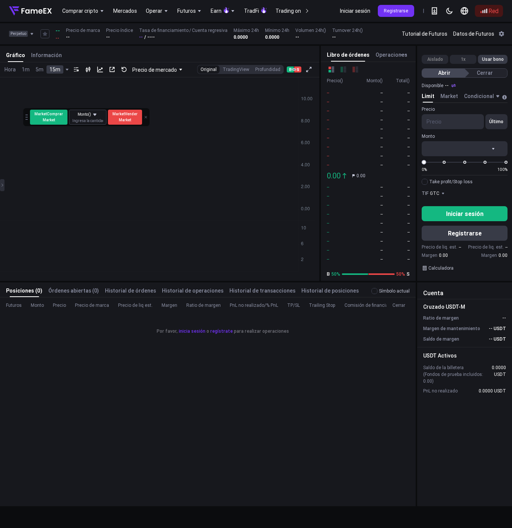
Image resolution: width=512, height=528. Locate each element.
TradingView (236, 69)
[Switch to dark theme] (449, 10)
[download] (434, 10)
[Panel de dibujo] (2, 185)
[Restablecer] (124, 69)
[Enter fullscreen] (308, 69)
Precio (428, 109)
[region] (233, 33)
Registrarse (396, 11)
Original (209, 69)
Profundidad (267, 69)
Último (496, 121)
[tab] (428, 97)
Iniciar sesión (355, 11)
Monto (428, 136)
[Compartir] (112, 69)
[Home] (30, 10)
